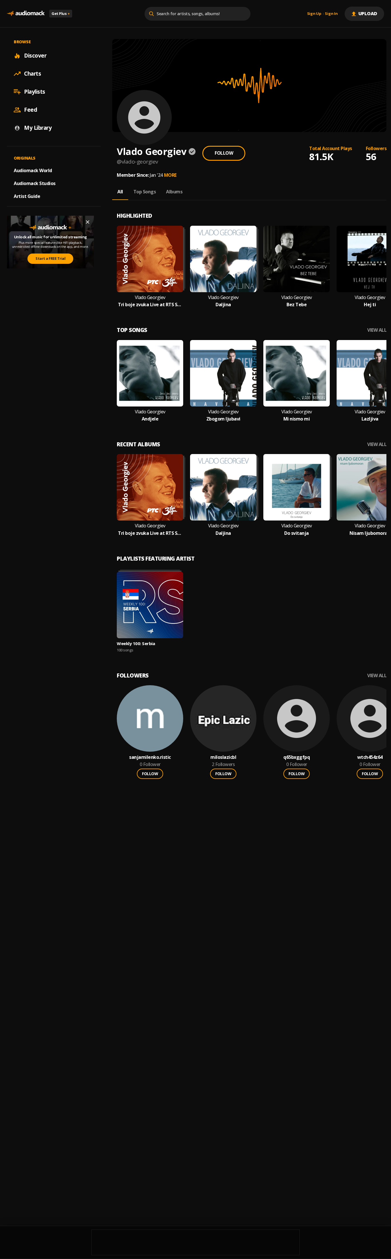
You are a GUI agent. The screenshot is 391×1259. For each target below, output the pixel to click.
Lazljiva (370, 419)
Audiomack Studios (35, 183)
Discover (35, 55)
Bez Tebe (297, 305)
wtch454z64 (370, 757)
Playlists (34, 91)
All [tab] (120, 191)
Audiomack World (33, 170)
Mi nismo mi (296, 419)
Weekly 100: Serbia (136, 643)
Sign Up (314, 13)
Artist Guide (27, 196)
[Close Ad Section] (87, 222)
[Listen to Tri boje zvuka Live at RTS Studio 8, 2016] (150, 259)
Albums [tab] (174, 191)
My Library (38, 127)
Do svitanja (296, 533)
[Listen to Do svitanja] (296, 487)
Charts (32, 73)
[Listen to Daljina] (223, 259)
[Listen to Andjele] (150, 373)
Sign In (331, 13)
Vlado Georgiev (150, 297)
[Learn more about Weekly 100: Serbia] (150, 605)
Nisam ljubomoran (369, 533)
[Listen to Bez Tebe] (296, 259)
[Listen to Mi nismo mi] (296, 373)
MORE (170, 175)
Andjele (150, 419)
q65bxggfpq (296, 757)
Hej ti (370, 305)
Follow (224, 153)
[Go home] (26, 13)
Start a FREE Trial (50, 258)
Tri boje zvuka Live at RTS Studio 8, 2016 (150, 305)
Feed (30, 109)
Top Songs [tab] (144, 191)
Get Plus (61, 13)
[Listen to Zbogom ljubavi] (223, 373)
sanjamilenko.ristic (150, 757)
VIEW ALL (376, 330)
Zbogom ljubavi (223, 419)
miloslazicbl (223, 757)
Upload (368, 13)
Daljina (223, 305)
